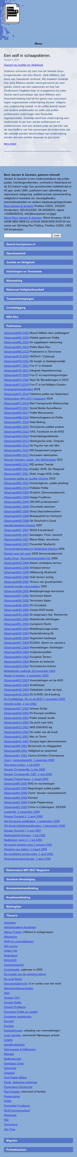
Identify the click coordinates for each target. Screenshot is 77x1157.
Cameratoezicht (14, 964)
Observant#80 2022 (16, 351)
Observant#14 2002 (16, 722)
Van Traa (9, 1129)
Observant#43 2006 (16, 562)
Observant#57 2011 (16, 473)
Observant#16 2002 (16, 713)
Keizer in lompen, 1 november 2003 (26, 675)
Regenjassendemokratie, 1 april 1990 (27, 858)
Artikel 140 (10, 950)
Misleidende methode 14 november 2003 (29, 671)
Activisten (10, 922)
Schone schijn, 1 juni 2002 (20, 703)
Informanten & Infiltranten (20, 1049)
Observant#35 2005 (16, 605)
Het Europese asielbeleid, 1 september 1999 (32, 821)
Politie (7, 1100)
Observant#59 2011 (16, 464)
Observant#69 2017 (16, 412)
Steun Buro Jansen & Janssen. (23, 217)
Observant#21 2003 (16, 680)
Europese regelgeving (17, 1016)
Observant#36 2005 (16, 600)
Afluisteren (10, 936)
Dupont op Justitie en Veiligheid (23, 64)
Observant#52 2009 (16, 501)
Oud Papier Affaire (15, 1077)
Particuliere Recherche (18, 1087)
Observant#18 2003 (16, 694)
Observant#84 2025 (16, 332)
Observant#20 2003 (16, 685)
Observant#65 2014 (16, 431)
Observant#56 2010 (16, 483)
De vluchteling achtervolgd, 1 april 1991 (28, 854)
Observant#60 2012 (16, 455)
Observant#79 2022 (16, 356)
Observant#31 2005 (16, 624)
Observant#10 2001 (16, 741)
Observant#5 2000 (15, 788)
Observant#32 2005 (16, 619)
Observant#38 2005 (16, 591)
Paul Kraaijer (12, 1091)
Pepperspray (12, 1096)
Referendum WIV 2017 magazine (25, 398)
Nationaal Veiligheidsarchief (25, 289)
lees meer (10, 143)
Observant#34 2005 (16, 609)
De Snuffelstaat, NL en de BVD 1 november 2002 (34, 699)
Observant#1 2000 (15, 807)
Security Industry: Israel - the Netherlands (30, 459)
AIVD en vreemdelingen (19, 941)
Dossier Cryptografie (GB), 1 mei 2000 (28, 774)
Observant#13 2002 (16, 727)
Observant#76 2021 (16, 370)
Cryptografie (11, 969)
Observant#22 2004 (16, 666)
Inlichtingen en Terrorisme (24, 271)
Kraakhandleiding (18, 897)
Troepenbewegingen (20, 298)
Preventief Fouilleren (17, 1105)
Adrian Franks (13, 932)
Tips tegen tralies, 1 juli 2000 (22, 764)
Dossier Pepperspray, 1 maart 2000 (26, 779)
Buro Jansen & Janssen (19, 206)
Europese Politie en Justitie (21, 1011)
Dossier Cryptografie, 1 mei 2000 (24, 769)
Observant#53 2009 (16, 497)
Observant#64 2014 (16, 436)
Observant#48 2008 (16, 520)
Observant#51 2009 (16, 506)
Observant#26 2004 (16, 647)
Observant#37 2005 (16, 595)
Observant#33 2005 (16, 614)
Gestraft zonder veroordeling (22, 586)
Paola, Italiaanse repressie (20, 1082)
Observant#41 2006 (16, 572)
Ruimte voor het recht (17, 553)
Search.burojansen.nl (20, 244)
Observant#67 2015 (16, 422)
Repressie (10, 1115)
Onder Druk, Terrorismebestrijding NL (27, 558)
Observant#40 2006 (16, 577)
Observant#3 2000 (15, 797)
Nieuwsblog (14, 280)
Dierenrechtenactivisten (18, 988)
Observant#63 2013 (16, 441)
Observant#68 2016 (16, 417)
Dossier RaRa (12, 1002)
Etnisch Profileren (15, 1007)
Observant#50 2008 (16, 511)
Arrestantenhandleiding (18, 389)
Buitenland (10, 955)
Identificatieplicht (14, 1044)
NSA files (12, 316)
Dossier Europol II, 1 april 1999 (23, 816)
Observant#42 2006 (16, 567)
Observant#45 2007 (16, 539)
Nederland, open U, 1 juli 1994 (23, 839)
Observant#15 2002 (16, 717)
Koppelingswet (13, 1030)
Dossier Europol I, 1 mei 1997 (22, 830)
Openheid (10, 1068)
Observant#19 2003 (16, 689)
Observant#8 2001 (15, 750)
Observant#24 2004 (16, 656)
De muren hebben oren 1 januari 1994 (28, 844)
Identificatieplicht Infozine (19, 525)
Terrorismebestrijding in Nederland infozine (30, 548)
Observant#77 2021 (16, 365)
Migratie (9, 1054)
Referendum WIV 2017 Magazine (27, 870)
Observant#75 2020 (16, 375)
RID (6, 1119)
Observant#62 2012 (16, 445)
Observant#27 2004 (16, 642)
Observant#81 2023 (16, 347)
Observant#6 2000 (15, 783)
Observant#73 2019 (16, 384)
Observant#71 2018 (16, 403)
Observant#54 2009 (16, 492)
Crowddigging (15, 307)
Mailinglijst (13, 906)
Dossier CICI (12, 997)
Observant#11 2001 (16, 736)
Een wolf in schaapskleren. (27, 55)
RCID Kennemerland (17, 1110)
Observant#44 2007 (16, 544)
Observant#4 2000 (15, 792)
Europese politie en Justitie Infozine (26, 478)
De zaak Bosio (13, 979)
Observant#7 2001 (15, 755)
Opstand (9, 1072)
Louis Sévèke (12, 1035)
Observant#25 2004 (16, 652)
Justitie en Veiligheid (20, 262)
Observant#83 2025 (16, 337)
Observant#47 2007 (16, 530)
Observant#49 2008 (16, 516)
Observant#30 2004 (16, 628)
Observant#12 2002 (16, 732)
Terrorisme (10, 1124)
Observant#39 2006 (16, 581)
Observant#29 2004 (16, 633)
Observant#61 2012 (16, 450)
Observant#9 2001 (15, 746)
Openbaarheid (15, 253)
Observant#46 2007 (16, 534)
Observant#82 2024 (16, 342)
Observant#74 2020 (16, 379)
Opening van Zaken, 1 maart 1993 (25, 849)
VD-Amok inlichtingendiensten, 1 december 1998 (34, 825)
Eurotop (9, 1025)
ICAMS (8, 1040)
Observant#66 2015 (16, 426)
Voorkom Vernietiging (20, 879)
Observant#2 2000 (15, 802)
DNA (7, 993)
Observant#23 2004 (16, 661)
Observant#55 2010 (16, 487)
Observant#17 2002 (16, 708)
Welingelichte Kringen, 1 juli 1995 (24, 835)
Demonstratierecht (15, 983)
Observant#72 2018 (16, 394)
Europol (9, 1021)
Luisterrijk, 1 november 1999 (22, 811)
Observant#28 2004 (16, 638)
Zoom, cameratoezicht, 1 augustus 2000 (29, 760)
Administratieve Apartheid (20, 927)
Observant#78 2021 (16, 361)
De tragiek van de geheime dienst (25, 974)
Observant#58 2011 (16, 469)
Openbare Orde (14, 1063)
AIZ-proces (11, 946)
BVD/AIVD (10, 960)
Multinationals (12, 1058)
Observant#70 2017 (16, 408)
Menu (38, 43)
